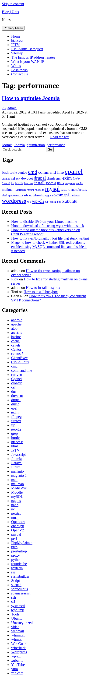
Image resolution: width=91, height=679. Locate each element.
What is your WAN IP (27, 62)
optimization (36, 145)
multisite (39, 189)
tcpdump (17, 610)
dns (13, 391)
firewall (6, 183)
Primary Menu (13, 28)
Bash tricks (19, 70)
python (16, 560)
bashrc (16, 337)
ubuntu (38, 195)
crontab (6, 178)
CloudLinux (20, 362)
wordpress (14, 201)
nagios (16, 501)
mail (14, 480)
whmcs (76, 195)
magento (70, 183)
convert (16, 375)
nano (14, 505)
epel (14, 408)
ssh (26, 195)
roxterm (17, 568)
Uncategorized (22, 623)
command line (51, 172)
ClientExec (19, 358)
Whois (16, 66)
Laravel (16, 463)
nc (13, 509)
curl (18, 178)
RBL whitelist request (27, 49)
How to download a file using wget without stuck (47, 226)
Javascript (18, 454)
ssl (30, 195)
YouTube (18, 665)
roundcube (74, 189)
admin (12, 108)
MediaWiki (19, 488)
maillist (79, 183)
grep (14, 433)
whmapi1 (62, 194)
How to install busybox (43, 288)
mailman (8, 189)
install (39, 183)
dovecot (27, 178)
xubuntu (69, 201)
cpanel (74, 171)
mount (30, 189)
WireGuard (19, 644)
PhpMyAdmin (21, 543)
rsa (13, 572)
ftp (12, 183)
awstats (16, 333)
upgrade (49, 195)
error (58, 178)
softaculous (19, 589)
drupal (40, 177)
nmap (64, 190)
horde (19, 183)
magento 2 (19, 475)
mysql (52, 188)
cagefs (16, 345)
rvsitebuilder (20, 576)
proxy (15, 555)
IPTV (15, 45)
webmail (17, 631)
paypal (16, 534)
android (16, 320)
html (14, 446)
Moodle (17, 492)
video (15, 627)
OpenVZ (17, 530)
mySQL (17, 497)
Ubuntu (16, 618)
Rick (14, 279)
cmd (32, 172)
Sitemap (17, 53)
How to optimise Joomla (31, 98)
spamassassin (15, 195)
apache (16, 324)
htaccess (17, 40)
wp (29, 201)
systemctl (18, 606)
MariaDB (20, 189)
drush (51, 178)
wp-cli (38, 201)
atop (14, 328)
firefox (76, 178)
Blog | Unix (10, 12)
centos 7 (17, 354)
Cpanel (16, 379)
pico (14, 547)
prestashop (19, 551)
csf (13, 178)
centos (22, 172)
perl (14, 539)
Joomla (7, 145)
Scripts (16, 581)
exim (67, 177)
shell (4, 195)
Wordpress (19, 652)
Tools (15, 614)
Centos (16, 349)
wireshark (18, 648)
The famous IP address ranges (33, 57)
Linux (15, 467)
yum (14, 669)
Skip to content (13, 4)
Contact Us (19, 74)
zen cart (17, 673)
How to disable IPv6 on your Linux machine (44, 221)
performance (56, 145)
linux (60, 183)
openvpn (17, 526)
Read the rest (59, 137)
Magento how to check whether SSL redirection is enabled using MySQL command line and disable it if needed (49, 246)
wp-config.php (53, 201)
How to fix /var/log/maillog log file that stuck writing (50, 238)
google (16, 429)
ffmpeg (16, 417)
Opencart (18, 522)
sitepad (16, 585)
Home (15, 36)
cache (13, 172)
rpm (84, 190)
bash (5, 172)
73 (4, 108)
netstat (16, 513)
